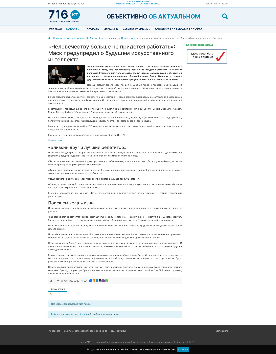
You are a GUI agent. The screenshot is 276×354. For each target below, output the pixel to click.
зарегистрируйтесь (75, 314)
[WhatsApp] (106, 280)
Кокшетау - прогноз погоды (138, 1)
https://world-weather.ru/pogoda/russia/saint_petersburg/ (138, 4)
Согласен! (183, 349)
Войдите (55, 314)
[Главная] (49, 38)
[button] (225, 16)
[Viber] (103, 280)
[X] (100, 280)
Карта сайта (221, 330)
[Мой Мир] (97, 280)
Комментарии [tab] (57, 289)
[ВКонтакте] (90, 280)
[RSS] (51, 294)
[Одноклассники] (94, 280)
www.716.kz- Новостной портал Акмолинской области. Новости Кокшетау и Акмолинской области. (133, 342)
